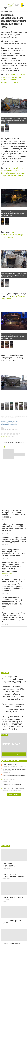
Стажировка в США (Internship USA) (10, 865)
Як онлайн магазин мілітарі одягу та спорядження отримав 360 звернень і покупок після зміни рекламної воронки (13, 566)
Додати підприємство (14, 794)
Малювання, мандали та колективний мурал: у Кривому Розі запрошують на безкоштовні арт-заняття (13, 552)
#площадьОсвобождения (18, 423)
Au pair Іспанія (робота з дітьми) (12, 921)
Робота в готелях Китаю (11, 944)
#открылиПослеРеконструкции (9, 424)
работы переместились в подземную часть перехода (12, 234)
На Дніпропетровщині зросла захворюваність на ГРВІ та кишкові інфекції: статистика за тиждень (13, 513)
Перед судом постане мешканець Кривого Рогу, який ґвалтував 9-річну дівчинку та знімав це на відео (12, 601)
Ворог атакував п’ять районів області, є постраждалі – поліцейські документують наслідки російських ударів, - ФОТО (13, 617)
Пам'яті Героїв (11, 744)
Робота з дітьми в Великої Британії (12, 898)
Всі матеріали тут (14, 754)
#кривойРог (4, 421)
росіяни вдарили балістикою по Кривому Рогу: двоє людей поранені (14, 679)
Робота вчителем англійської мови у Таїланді (13, 875)
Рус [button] (6, 8)
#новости (10, 421)
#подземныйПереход (6, 423)
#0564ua (15, 421)
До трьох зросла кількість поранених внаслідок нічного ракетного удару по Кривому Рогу (13, 708)
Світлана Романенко (9, 428)
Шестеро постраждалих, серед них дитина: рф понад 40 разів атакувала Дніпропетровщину (14, 539)
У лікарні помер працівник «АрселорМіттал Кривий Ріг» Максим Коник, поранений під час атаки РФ (14, 527)
